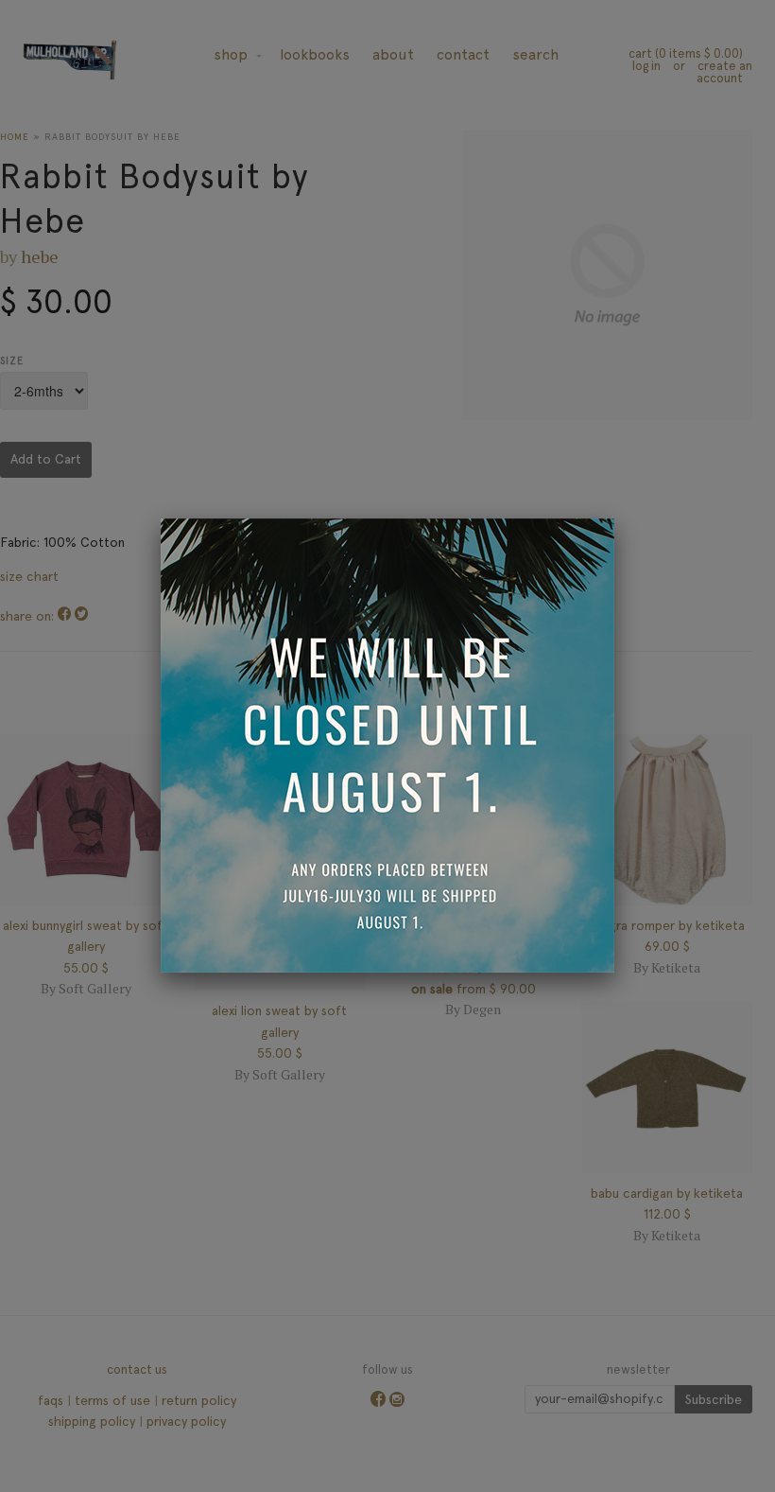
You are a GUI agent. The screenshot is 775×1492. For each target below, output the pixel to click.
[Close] (614, 518)
